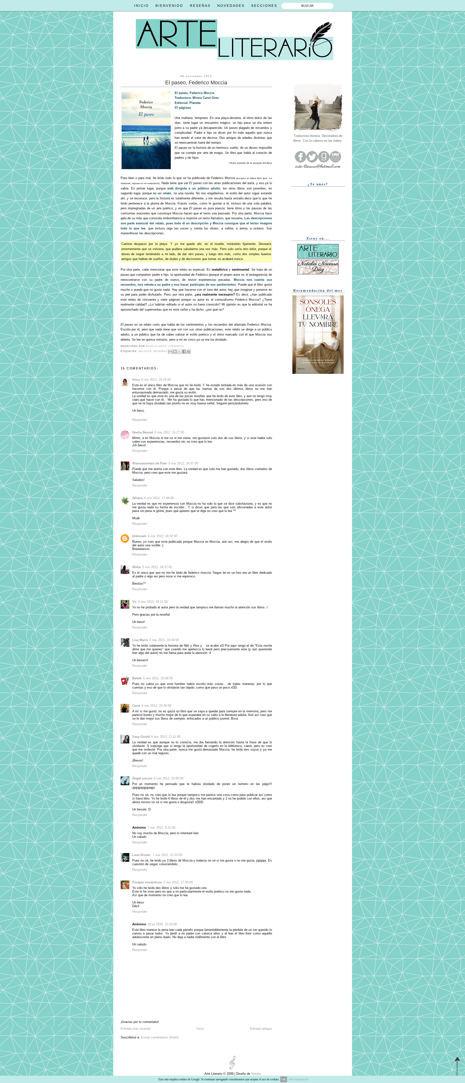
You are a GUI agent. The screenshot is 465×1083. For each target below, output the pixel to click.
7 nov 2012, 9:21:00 (161, 827)
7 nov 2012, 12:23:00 (167, 855)
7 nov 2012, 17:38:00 (178, 882)
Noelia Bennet (142, 432)
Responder (139, 420)
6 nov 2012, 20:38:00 (156, 705)
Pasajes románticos (147, 882)
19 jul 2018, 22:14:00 (162, 924)
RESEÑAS (200, 6)
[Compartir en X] (179, 351)
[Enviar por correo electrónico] (170, 351)
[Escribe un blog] (174, 351)
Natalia (255, 1073)
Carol (136, 705)
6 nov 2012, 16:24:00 (156, 379)
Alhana (137, 498)
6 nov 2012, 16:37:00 (183, 463)
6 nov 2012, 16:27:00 (169, 432)
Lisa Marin (140, 640)
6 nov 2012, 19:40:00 (164, 640)
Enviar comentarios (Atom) (159, 1037)
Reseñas (160, 351)
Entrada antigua (261, 1028)
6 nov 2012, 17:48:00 (159, 498)
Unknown (139, 536)
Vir (134, 602)
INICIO (141, 6)
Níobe (136, 567)
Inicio (200, 1028)
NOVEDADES (231, 6)
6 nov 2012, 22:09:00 (168, 778)
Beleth (137, 678)
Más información (299, 1079)
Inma (136, 379)
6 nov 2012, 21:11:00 (165, 736)
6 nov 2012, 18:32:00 (162, 536)
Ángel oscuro (142, 778)
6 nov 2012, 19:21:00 (153, 602)
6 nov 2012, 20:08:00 (158, 678)
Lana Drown (141, 855)
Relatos (145, 351)
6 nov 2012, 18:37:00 (157, 567)
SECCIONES (264, 6)
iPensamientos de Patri (149, 463)
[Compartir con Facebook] (184, 351)
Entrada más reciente (136, 1028)
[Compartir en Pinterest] (188, 351)
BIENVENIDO (169, 6)
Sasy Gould (141, 736)
